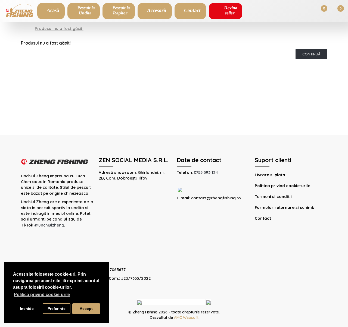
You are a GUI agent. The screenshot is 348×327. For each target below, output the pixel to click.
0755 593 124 (206, 172)
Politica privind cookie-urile (282, 185)
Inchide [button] (27, 308)
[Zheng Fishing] (19, 10)
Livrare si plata (270, 174)
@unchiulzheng (49, 225)
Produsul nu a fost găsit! (59, 28)
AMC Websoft (186, 317)
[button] (83, 11)
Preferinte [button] (57, 308)
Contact (263, 218)
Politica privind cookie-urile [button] (42, 294)
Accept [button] (86, 308)
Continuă (311, 54)
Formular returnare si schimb (284, 207)
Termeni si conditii (273, 196)
